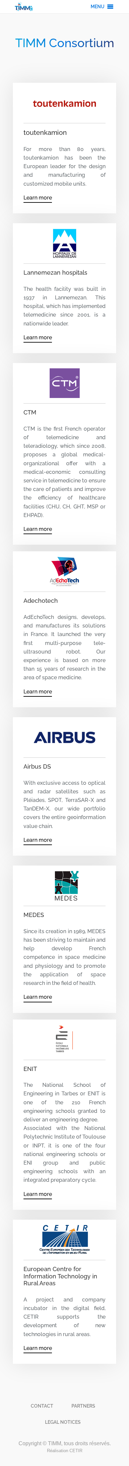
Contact (42, 1406)
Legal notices (63, 1422)
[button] (98, 6)
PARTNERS (83, 1406)
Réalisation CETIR (64, 1450)
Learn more (37, 198)
